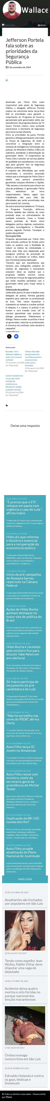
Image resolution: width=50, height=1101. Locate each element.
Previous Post (14, 415)
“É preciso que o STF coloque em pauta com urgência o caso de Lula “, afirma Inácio (24, 507)
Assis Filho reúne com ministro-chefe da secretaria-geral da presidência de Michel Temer (22, 781)
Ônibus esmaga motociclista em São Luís (23, 1057)
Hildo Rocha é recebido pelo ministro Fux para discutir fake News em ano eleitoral (23, 652)
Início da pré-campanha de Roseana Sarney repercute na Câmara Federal (23, 579)
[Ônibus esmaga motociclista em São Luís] (25, 1025)
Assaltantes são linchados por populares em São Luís (24, 901)
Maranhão (11, 72)
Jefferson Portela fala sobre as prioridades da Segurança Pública (21, 407)
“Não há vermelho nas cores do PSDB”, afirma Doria (22, 719)
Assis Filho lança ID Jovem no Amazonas (21, 748)
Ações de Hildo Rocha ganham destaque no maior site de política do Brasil (24, 614)
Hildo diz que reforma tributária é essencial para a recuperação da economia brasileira (22, 542)
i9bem (9, 1097)
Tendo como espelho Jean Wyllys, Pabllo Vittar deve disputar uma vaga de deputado (23, 966)
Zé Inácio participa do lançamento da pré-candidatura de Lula (22, 685)
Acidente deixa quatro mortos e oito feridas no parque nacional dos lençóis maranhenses (22, 993)
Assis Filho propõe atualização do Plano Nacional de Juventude (23, 852)
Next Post (37, 415)
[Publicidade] (25, 25)
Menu (43, 25)
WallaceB (37, 67)
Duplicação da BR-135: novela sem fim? (23, 820)
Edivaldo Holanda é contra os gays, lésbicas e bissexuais (24, 1079)
